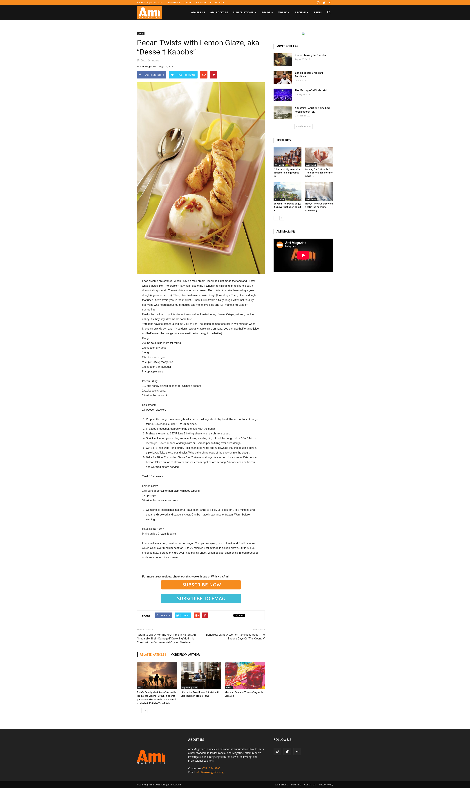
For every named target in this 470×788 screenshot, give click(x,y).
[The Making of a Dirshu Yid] (283, 95)
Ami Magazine (148, 66)
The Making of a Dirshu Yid (311, 90)
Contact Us (201, 2)
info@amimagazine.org (209, 772)
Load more (302, 126)
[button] (328, 12)
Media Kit (188, 2)
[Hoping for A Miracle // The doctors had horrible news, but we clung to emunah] (319, 157)
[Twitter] (324, 2)
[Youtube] (330, 2)
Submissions (174, 2)
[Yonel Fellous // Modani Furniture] (283, 77)
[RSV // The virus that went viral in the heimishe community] (319, 191)
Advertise (198, 12)
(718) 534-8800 (211, 768)
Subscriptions (243, 12)
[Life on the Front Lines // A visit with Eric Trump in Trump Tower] (201, 675)
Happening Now (189, 687)
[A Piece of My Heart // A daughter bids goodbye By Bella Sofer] (287, 157)
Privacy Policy (217, 2)
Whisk (282, 12)
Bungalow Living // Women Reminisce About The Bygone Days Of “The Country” (235, 636)
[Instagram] (318, 2)
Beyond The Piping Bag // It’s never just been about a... (287, 207)
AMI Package (219, 12)
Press (318, 12)
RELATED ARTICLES (153, 654)
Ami (140, 687)
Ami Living (279, 165)
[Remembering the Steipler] (283, 59)
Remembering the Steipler (310, 55)
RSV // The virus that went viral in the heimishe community (319, 207)
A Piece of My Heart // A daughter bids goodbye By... (287, 172)
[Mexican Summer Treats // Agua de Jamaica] (245, 675)
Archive (300, 12)
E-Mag (265, 12)
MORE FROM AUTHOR (185, 654)
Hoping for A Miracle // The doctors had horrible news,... (319, 172)
